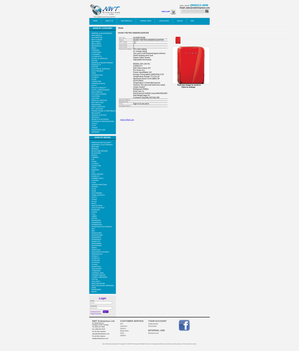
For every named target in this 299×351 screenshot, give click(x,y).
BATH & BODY (97, 40)
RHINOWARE (96, 243)
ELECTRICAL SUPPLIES (101, 69)
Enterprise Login (153, 333)
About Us (109, 21)
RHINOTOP (96, 241)
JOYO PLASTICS (98, 208)
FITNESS (95, 77)
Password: (93, 306)
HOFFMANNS (97, 193)
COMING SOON (145, 21)
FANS (94, 73)
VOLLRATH (96, 281)
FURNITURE (96, 81)
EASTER (95, 67)
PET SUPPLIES (97, 109)
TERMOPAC (96, 271)
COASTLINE (96, 166)
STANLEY (95, 256)
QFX (93, 229)
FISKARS (95, 180)
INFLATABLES (97, 92)
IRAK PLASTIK (97, 206)
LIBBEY (94, 216)
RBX (93, 231)
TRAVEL (95, 128)
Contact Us (123, 326)
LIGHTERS (96, 96)
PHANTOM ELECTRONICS (102, 227)
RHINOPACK (96, 237)
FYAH (94, 182)
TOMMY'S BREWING (99, 277)
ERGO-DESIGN (97, 174)
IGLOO (94, 201)
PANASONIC (96, 220)
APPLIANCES (97, 35)
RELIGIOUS (96, 113)
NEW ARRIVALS (126, 21)
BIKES (94, 48)
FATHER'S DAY (97, 75)
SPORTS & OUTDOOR (100, 119)
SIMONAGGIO (97, 254)
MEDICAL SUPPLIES (99, 100)
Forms (122, 333)
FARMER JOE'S (97, 178)
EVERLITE (95, 176)
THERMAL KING (98, 273)
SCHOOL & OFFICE (99, 115)
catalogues (164, 21)
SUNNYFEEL (96, 267)
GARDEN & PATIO (98, 83)
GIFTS (94, 86)
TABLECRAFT (97, 269)
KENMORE (96, 210)
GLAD (94, 189)
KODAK (94, 212)
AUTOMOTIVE (97, 37)
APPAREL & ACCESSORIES (102, 33)
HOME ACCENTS (98, 195)
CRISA (94, 168)
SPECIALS (95, 117)
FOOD (94, 79)
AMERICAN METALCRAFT (101, 142)
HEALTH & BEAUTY (99, 88)
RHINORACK (96, 239)
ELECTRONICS (97, 71)
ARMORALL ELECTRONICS (102, 145)
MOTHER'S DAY (98, 102)
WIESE (94, 292)
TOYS (94, 126)
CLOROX (95, 164)
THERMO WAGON (98, 275)
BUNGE (94, 155)
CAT (93, 159)
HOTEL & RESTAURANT (101, 90)
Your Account (152, 326)
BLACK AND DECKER (100, 151)
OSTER (94, 218)
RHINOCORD (97, 233)
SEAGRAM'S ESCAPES (100, 252)
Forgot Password (95, 314)
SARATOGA (96, 250)
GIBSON (95, 187)
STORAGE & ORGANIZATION (103, 121)
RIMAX (94, 248)
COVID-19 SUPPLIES (99, 58)
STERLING (96, 260)
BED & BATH (96, 44)
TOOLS (94, 123)
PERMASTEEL (97, 225)
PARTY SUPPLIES (98, 107)
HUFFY (94, 197)
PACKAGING (96, 105)
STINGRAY (96, 262)
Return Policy (124, 330)
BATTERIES (96, 42)
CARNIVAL (96, 50)
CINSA (94, 161)
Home (95, 21)
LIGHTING (95, 98)
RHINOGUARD (97, 235)
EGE (93, 172)
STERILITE (96, 258)
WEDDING (95, 132)
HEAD (94, 191)
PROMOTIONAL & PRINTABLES (104, 111)
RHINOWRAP (97, 246)
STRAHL (95, 264)
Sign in (180, 21)
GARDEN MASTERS (99, 185)
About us (123, 328)
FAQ (121, 323)
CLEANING (96, 54)
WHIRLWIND (96, 289)
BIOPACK (95, 149)
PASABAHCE (96, 222)
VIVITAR (95, 279)
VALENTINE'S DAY (98, 130)
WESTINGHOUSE (98, 283)
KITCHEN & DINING (99, 94)
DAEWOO (95, 170)
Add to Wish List (127, 120)
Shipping (123, 335)
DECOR (94, 61)
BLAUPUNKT (96, 153)
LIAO (93, 214)
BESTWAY (95, 147)
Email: (92, 301)
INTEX (94, 203)
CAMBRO (95, 157)
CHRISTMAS (96, 52)
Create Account (95, 312)
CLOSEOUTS (97, 56)
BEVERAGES (96, 46)
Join (192, 21)
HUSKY (94, 199)
